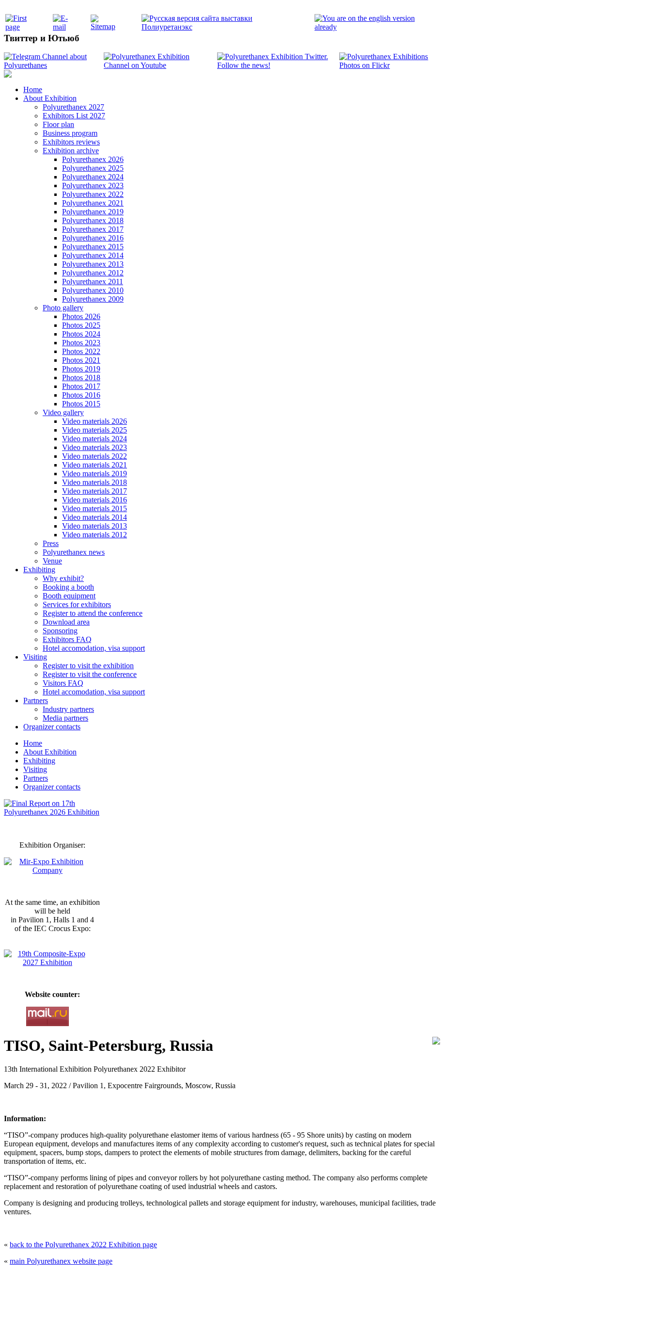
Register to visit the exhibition (88, 665)
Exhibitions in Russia (386, 1300)
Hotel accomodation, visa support (94, 648)
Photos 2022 (81, 351)
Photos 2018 (81, 377)
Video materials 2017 (94, 491)
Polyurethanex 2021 (93, 203)
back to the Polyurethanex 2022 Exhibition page (83, 1244)
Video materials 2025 (94, 430)
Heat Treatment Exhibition (335, 1300)
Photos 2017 (81, 386)
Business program (70, 133)
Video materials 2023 (94, 447)
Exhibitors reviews (71, 142)
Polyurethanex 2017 (93, 229)
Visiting (35, 657)
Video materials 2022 (94, 456)
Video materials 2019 (94, 473)
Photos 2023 (81, 342)
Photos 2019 (81, 369)
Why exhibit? (63, 578)
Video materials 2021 (94, 465)
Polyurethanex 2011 (92, 281)
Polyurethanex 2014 (93, 255)
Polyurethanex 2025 (93, 168)
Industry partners (68, 709)
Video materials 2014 (94, 517)
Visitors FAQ (63, 683)
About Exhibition (50, 98)
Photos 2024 (81, 334)
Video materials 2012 (94, 535)
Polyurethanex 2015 (93, 246)
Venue (52, 561)
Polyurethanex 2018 (93, 220)
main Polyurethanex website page (61, 1261)
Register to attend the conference (92, 613)
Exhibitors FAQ (67, 639)
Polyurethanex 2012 (93, 273)
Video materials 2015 (94, 508)
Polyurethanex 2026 (93, 159)
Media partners (65, 718)
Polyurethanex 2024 (93, 177)
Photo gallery (63, 308)
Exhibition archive (71, 150)
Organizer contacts (51, 727)
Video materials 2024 (94, 438)
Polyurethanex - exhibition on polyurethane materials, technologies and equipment (261, 1280)
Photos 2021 (81, 360)
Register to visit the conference (90, 674)
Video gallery (63, 412)
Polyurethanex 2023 (93, 185)
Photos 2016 (81, 395)
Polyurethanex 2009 (93, 299)
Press (51, 543)
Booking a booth (68, 587)
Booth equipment (69, 596)
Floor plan (58, 124)
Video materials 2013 (94, 526)
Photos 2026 (81, 316)
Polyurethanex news (74, 552)
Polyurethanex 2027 (73, 107)
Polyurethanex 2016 (93, 238)
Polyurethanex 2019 (93, 212)
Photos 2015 (81, 404)
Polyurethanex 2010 (93, 290)
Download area (66, 622)
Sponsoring (60, 631)
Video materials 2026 (94, 421)
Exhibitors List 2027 (74, 116)
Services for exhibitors (77, 604)
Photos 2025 (81, 325)
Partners (35, 700)
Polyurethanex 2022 (93, 194)
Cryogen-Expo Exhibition (280, 1300)
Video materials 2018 (94, 482)
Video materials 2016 (94, 500)
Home (32, 89)
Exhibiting (39, 569)
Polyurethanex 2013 (93, 264)
